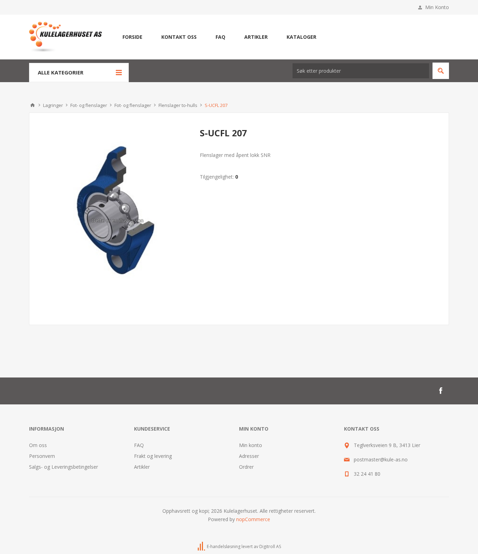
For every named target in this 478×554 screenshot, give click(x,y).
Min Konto (437, 7)
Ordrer (246, 466)
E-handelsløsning (223, 546)
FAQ (139, 445)
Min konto (250, 445)
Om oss (38, 445)
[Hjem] (32, 105)
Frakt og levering (153, 456)
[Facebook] (440, 390)
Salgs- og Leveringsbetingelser (63, 466)
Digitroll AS (270, 546)
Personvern (42, 456)
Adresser (249, 456)
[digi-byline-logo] (202, 546)
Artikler (142, 466)
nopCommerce (253, 519)
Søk (441, 71)
